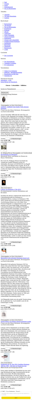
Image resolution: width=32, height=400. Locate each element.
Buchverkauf (8, 24)
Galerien (6, 18)
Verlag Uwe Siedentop (10, 71)
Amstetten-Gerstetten (10, 63)
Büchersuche (8, 48)
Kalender (6, 30)
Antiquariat (7, 33)
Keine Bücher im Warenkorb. (9, 82)
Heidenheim (7, 38)
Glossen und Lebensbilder (11, 40)
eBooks (6, 32)
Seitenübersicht (8, 7)
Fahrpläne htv (8, 75)
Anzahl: (3, 138)
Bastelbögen (7, 28)
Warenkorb (7, 46)
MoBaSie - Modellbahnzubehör (13, 72)
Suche (6, 5)
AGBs (6, 49)
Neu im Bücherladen (10, 8)
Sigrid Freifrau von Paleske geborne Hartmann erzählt (16, 321)
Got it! (16, 397)
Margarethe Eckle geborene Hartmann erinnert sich (15, 258)
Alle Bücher (7, 25)
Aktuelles (7, 14)
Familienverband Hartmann (12, 41)
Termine (6, 4)
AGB (9, 80)
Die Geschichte (8, 55)
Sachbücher (7, 43)
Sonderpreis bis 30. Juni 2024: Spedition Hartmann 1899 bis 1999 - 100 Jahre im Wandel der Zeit (15, 365)
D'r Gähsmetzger (9, 65)
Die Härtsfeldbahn (9, 61)
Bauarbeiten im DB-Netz (11, 74)
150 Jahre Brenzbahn (10, 16)
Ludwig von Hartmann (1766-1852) (11, 189)
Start (5, 2)
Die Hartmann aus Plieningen (9, 154)
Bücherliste (7, 44)
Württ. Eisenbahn (9, 35)
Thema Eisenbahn (9, 36)
